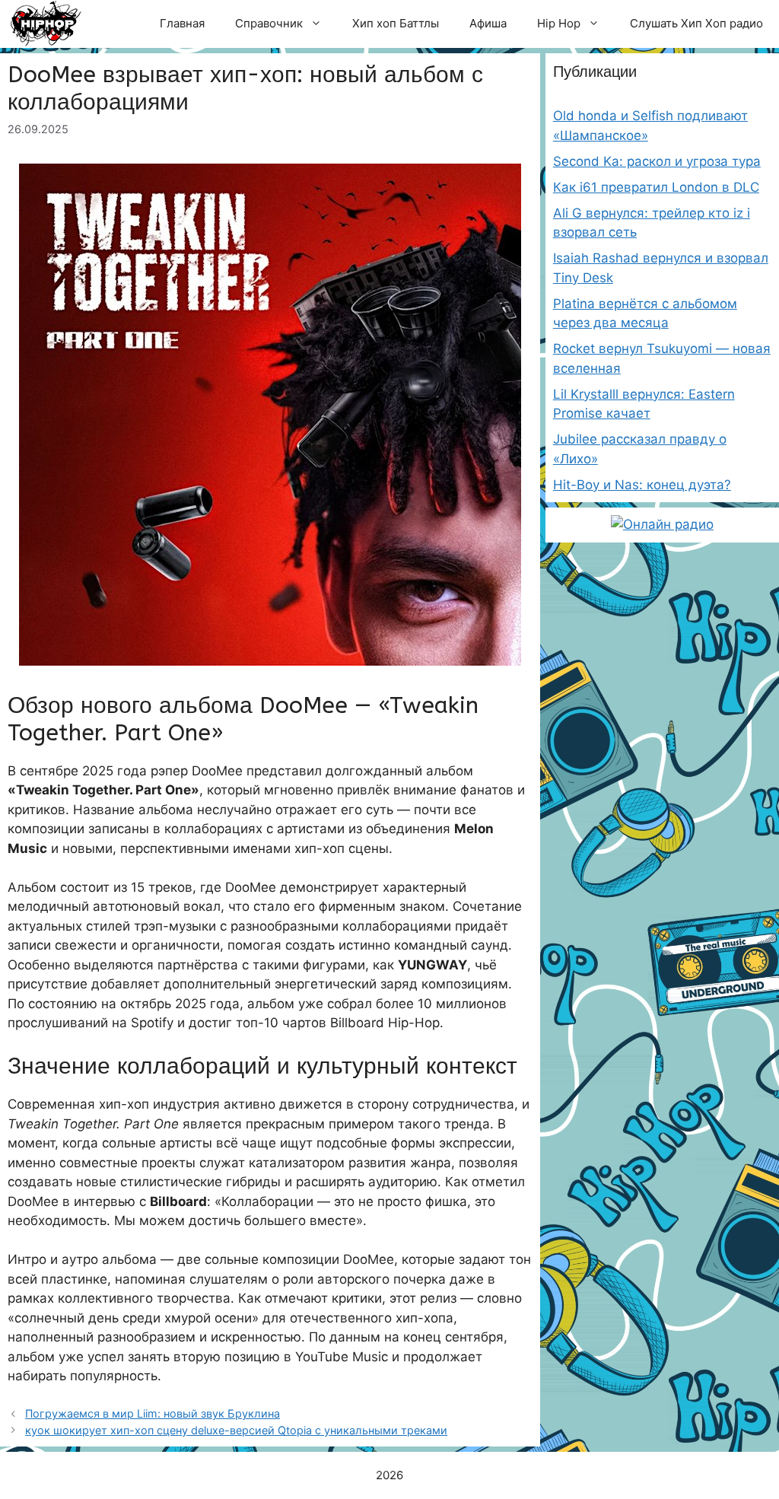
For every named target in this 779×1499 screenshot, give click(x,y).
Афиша (488, 23)
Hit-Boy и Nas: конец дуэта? (642, 484)
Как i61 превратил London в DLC (656, 187)
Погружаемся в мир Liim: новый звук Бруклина (152, 1413)
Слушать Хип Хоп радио (696, 23)
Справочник (269, 23)
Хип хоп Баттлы (395, 23)
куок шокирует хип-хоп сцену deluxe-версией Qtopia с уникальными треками (236, 1430)
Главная (182, 23)
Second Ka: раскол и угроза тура (657, 161)
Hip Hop (558, 23)
